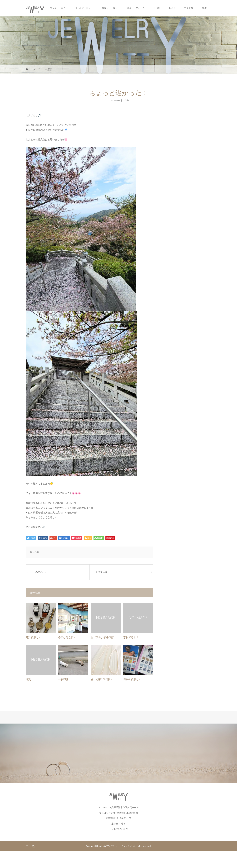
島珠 (204, 7)
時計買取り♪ (33, 637)
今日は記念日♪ (66, 637)
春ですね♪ (40, 572)
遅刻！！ (31, 679)
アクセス (188, 7)
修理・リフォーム (136, 7)
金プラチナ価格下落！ (103, 637)
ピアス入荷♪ (102, 572)
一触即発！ (64, 679)
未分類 (126, 100)
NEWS (157, 7)
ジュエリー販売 (58, 7)
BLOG (172, 7)
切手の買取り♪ (131, 679)
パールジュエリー (84, 7)
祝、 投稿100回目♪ (101, 679)
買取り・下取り (110, 7)
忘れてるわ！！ (132, 637)
